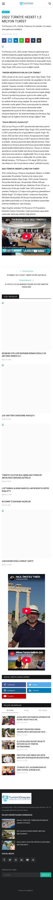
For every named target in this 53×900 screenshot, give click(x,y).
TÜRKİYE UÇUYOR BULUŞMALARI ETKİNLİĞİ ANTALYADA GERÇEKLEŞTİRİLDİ (22, 476)
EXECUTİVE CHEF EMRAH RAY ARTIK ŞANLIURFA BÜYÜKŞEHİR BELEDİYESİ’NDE (33, 756)
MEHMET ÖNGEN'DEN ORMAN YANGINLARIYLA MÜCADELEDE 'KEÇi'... (32, 730)
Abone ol (45, 875)
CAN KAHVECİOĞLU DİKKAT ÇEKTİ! (17, 561)
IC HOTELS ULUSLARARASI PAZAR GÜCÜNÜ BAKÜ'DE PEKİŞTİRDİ (26, 285)
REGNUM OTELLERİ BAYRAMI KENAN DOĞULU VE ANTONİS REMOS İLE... (24, 354)
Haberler (6, 12)
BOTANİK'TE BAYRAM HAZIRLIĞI (16, 501)
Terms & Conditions (25, 890)
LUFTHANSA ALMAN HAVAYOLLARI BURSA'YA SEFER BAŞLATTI (25, 489)
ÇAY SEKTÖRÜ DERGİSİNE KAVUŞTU (18, 415)
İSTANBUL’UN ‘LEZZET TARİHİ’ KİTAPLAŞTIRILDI (26, 275)
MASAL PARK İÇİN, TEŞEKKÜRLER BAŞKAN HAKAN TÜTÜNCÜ (32, 821)
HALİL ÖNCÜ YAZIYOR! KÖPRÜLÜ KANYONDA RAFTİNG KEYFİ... (33, 843)
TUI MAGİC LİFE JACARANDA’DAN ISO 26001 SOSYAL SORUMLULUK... (31, 768)
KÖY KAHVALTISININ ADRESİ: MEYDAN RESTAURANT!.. (31, 832)
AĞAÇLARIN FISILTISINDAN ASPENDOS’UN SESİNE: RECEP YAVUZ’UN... (33, 718)
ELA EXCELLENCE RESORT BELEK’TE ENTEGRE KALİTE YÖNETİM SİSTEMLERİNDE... (31, 744)
